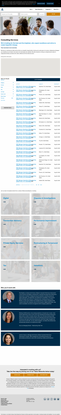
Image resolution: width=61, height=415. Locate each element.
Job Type (2, 91)
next (41, 184)
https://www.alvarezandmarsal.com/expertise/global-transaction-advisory (14, 233)
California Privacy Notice (6, 403)
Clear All (2, 79)
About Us (56, 9)
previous (18, 184)
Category (2, 82)
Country (2, 84)
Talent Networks (38, 9)
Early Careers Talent (43, 375)
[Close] (59, 3)
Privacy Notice (4, 402)
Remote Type (3, 96)
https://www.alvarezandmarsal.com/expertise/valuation (43, 275)
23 (36, 184)
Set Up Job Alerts (39, 79)
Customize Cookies (41, 3)
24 (38, 184)
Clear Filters (3, 100)
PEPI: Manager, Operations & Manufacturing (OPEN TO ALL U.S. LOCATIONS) (26, 141)
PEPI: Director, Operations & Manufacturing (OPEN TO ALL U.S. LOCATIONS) (26, 87)
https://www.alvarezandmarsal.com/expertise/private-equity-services (15, 252)
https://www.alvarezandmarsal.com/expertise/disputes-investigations (44, 204)
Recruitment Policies (7, 108)
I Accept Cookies (50, 3)
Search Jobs (4, 398)
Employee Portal (4, 401)
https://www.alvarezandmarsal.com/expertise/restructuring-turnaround (46, 254)
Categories (48, 9)
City (1, 89)
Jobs (31, 9)
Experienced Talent (30, 375)
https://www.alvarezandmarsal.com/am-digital (11, 208)
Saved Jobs (3, 400)
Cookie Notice (4, 404)
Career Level (3, 93)
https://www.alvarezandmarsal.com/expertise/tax (14, 273)
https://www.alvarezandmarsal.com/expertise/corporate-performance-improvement (45, 233)
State (2, 87)
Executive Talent (17, 375)
